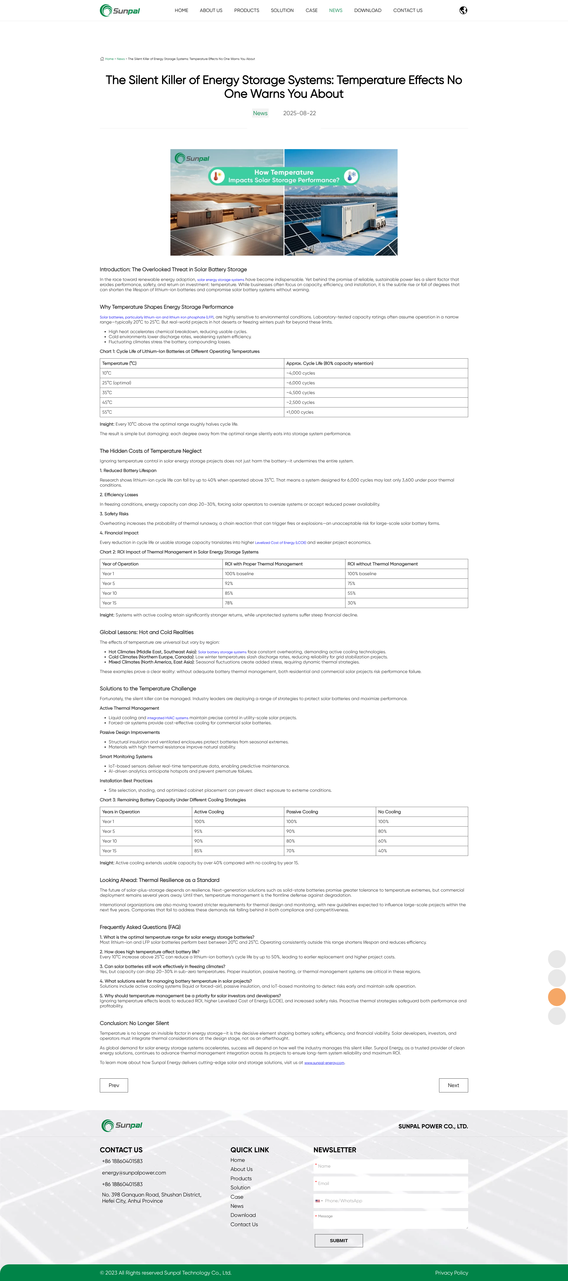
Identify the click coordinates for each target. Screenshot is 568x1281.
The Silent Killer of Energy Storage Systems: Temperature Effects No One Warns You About (191, 59)
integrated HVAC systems (167, 718)
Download (367, 10)
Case (312, 10)
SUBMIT (339, 1240)
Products (246, 10)
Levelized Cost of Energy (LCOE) (280, 543)
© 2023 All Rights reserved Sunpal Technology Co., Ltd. (166, 1273)
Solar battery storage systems (222, 652)
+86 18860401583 (122, 1161)
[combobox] (319, 1201)
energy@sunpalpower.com (134, 1173)
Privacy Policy (451, 1273)
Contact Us (407, 10)
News (335, 10)
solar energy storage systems (220, 280)
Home (181, 10)
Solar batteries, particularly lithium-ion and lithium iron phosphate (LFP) (156, 317)
